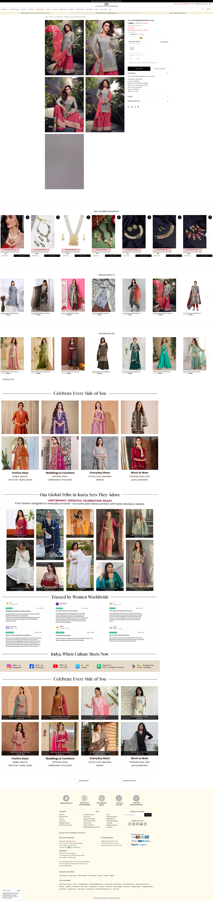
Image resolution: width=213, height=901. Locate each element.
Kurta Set (23, 9)
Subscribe (148, 814)
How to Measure (164, 41)
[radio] (146, 46)
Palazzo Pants (109, 884)
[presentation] (6, 235)
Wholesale (192, 3)
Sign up (206, 3)
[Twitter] (133, 824)
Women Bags (72, 875)
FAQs (108, 814)
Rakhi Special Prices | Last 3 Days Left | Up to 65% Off (35, 13)
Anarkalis (71, 9)
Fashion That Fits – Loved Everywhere (106, 13)
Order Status (87, 816)
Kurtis (75, 884)
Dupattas (68, 886)
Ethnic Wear (117, 884)
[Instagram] (137, 824)
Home (46, 16)
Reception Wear (136, 886)
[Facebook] (129, 824)
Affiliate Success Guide (65, 825)
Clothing (51, 16)
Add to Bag (139, 68)
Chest (131, 58)
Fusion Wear (62, 889)
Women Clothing (14, 9)
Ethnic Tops (84, 886)
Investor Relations (88, 825)
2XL (146, 37)
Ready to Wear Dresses (142, 884)
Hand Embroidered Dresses (103, 889)
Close (18, 890)
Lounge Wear (93, 886)
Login (202, 3)
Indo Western (89, 9)
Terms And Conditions (89, 821)
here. (10, 898)
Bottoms (61, 886)
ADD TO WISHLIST (161, 68)
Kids (110, 9)
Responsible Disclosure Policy (91, 827)
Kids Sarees (127, 886)
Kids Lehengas (118, 886)
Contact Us (62, 821)
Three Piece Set (80, 9)
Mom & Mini (104, 9)
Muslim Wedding (58, 16)
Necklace (100, 875)
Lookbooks (109, 827)
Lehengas (30, 9)
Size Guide (141, 34)
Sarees (48, 9)
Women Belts (92, 875)
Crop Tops (101, 886)
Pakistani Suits (91, 889)
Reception (66, 16)
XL (141, 37)
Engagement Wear (147, 886)
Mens (97, 9)
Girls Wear (109, 886)
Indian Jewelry (63, 875)
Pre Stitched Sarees (128, 884)
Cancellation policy (111, 816)
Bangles (112, 875)
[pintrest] (145, 824)
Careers (61, 818)
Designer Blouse (83, 884)
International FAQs (88, 814)
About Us (61, 814)
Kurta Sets (116, 889)
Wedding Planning (64, 823)
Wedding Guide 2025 (177, 3)
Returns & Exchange (89, 818)
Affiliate (198, 3)
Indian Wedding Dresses (96, 884)
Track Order (186, 3)
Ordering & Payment (112, 821)
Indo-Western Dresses (65, 884)
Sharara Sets (63, 9)
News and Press (63, 816)
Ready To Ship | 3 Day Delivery (177, 13)
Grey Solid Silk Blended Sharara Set (78, 16)
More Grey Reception (129, 780)
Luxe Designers (40, 9)
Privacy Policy (87, 823)
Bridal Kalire (76, 886)
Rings (106, 875)
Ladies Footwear (82, 875)
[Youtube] (141, 824)
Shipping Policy (110, 818)
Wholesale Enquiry (111, 825)
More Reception (84, 780)
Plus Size (55, 9)
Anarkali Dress (72, 889)
